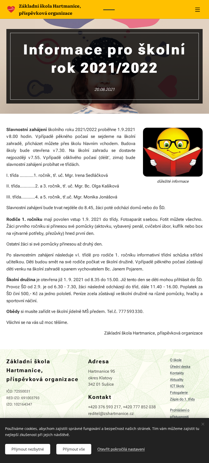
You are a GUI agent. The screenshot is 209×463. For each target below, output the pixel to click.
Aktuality (176, 380)
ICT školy (177, 386)
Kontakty (177, 373)
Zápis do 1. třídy (182, 399)
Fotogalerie (179, 392)
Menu (197, 9)
